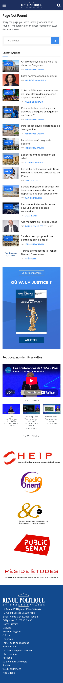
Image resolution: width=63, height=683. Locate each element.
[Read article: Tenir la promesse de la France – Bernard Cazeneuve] (11, 255)
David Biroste (32, 180)
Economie (8, 639)
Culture (6, 635)
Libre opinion (10, 654)
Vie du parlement (12, 668)
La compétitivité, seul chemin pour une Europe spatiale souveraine (38, 208)
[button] (35, 400)
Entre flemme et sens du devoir (39, 76)
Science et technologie (15, 661)
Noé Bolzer (31, 258)
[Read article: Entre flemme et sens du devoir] (11, 80)
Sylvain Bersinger (34, 162)
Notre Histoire (10, 624)
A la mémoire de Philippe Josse (39, 221)
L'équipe (7, 627)
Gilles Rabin (31, 216)
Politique (7, 657)
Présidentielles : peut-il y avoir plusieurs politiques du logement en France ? (39, 111)
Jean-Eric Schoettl (34, 226)
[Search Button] (58, 5)
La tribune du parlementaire (18, 650)
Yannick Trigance (33, 198)
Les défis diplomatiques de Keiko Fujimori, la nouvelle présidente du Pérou (40, 172)
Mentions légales (12, 631)
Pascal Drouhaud (34, 102)
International (9, 646)
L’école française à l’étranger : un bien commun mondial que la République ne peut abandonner (40, 190)
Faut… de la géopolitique (16, 642)
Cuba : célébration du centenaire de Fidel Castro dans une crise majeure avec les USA (39, 94)
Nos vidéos (9, 672)
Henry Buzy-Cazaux (34, 69)
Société (7, 665)
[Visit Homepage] (31, 5)
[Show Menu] (4, 5)
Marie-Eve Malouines (35, 80)
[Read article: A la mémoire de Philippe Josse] (11, 226)
